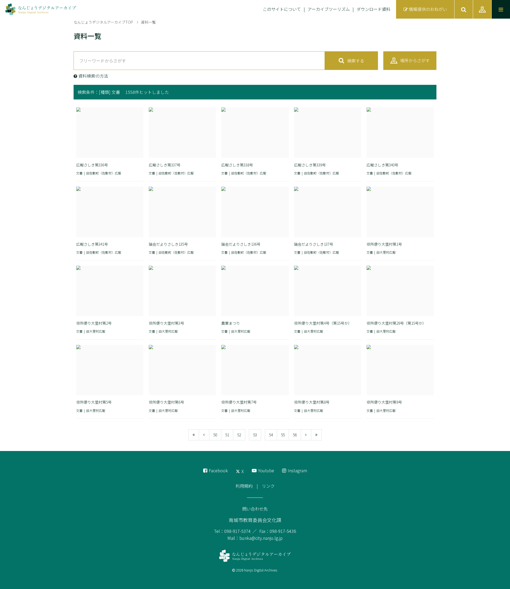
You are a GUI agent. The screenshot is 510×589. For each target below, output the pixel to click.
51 (227, 434)
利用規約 (244, 486)
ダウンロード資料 (373, 9)
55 (283, 434)
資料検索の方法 (93, 76)
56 (295, 434)
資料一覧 (148, 22)
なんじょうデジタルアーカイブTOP (103, 22)
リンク (268, 486)
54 (271, 434)
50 (215, 434)
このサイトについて (282, 9)
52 (239, 434)
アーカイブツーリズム (329, 9)
